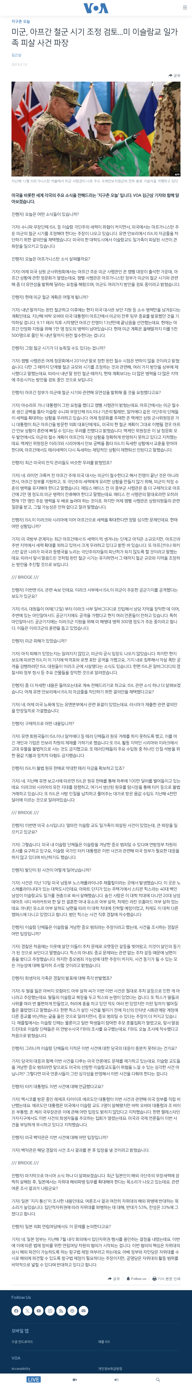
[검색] (158, 1380)
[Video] (74, 1380)
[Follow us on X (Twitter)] (27, 1310)
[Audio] (116, 1380)
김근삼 (16, 55)
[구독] (83, 1310)
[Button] (174, 75)
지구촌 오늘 (21, 21)
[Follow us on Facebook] (16, 1310)
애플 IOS (104, 1341)
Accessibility (21, 1369)
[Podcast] (72, 1310)
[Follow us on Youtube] (39, 1310)
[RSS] (61, 1310)
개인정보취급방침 (110, 1369)
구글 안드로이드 (22, 1341)
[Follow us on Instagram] (49, 1310)
